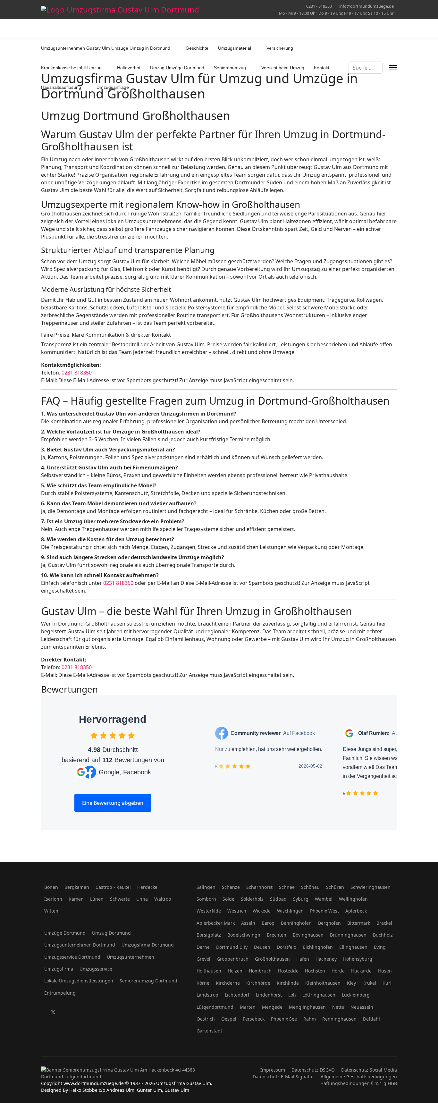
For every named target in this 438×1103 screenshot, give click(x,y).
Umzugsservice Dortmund (72, 957)
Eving (380, 947)
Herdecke (147, 887)
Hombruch (260, 971)
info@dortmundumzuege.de (366, 6)
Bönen (51, 887)
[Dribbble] (93, 1012)
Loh (292, 995)
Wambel (324, 899)
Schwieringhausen (370, 887)
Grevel (203, 959)
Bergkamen (76, 887)
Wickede (262, 911)
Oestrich (206, 1019)
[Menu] (393, 67)
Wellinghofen (353, 899)
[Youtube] (73, 1012)
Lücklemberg (356, 995)
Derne (203, 947)
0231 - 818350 (319, 6)
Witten (51, 911)
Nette (338, 1007)
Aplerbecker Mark (216, 923)
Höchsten (315, 971)
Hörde (338, 971)
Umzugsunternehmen (130, 957)
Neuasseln (361, 1007)
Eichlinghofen (318, 947)
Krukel (369, 983)
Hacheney (326, 959)
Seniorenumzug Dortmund (148, 981)
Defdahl (371, 1019)
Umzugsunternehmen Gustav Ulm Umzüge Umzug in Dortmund (105, 48)
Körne (203, 983)
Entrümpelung (60, 993)
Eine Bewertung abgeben (112, 802)
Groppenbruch (232, 959)
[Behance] (113, 1012)
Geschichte (197, 48)
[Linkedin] (83, 1012)
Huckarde (361, 971)
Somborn (206, 899)
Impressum (272, 1070)
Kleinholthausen (323, 983)
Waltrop (162, 899)
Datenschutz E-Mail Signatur (283, 1077)
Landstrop (207, 995)
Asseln (248, 923)
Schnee (287, 887)
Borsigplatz (209, 935)
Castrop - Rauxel (113, 887)
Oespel (228, 1019)
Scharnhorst (259, 887)
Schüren (335, 887)
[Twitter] (53, 1012)
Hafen (302, 959)
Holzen (235, 971)
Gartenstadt (209, 1031)
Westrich (236, 911)
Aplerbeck (356, 911)
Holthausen (209, 971)
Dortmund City (232, 947)
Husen (385, 971)
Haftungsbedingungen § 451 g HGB (358, 1083)
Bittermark (358, 923)
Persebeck (254, 1019)
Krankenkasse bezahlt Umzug (71, 67)
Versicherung (279, 48)
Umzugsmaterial (234, 48)
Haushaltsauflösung (61, 87)
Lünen (97, 899)
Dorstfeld (287, 947)
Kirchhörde (258, 983)
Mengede (272, 1007)
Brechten (276, 935)
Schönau (310, 887)
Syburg (300, 899)
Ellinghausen (353, 947)
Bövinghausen (308, 935)
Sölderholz (252, 899)
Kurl (387, 983)
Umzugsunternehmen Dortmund (79, 945)
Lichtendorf (237, 995)
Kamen (76, 899)
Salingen (206, 887)
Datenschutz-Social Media (369, 1070)
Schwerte (120, 899)
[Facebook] (43, 1012)
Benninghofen (296, 923)
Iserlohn (53, 899)
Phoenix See (284, 1019)
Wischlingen (290, 911)
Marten (248, 1007)
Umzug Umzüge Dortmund (177, 67)
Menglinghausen (307, 1007)
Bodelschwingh (243, 935)
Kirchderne (228, 983)
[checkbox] (94, 735)
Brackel (384, 923)
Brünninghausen (348, 935)
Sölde (228, 899)
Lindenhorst (269, 995)
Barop (268, 923)
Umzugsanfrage (113, 87)
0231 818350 (77, 372)
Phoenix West (324, 911)
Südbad (278, 899)
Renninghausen (339, 1019)
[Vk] (133, 1012)
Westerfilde (209, 911)
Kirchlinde (288, 983)
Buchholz (383, 935)
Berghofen (329, 923)
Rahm (309, 1019)
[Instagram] (103, 1012)
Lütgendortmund (215, 1007)
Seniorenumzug (230, 67)
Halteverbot (128, 67)
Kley (351, 983)
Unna (142, 899)
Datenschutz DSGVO (313, 1070)
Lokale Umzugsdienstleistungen (78, 981)
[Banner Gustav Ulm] (127, 1073)
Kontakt (321, 67)
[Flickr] (123, 1012)
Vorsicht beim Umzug (282, 67)
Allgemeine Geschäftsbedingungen (359, 1077)
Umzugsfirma (58, 969)
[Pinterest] (63, 1012)
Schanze (231, 887)
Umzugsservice (96, 969)
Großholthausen (272, 959)
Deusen (262, 947)
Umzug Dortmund (111, 933)
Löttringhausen (318, 995)
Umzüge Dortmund (65, 933)
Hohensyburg (357, 959)
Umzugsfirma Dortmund (148, 945)
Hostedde (288, 971)
